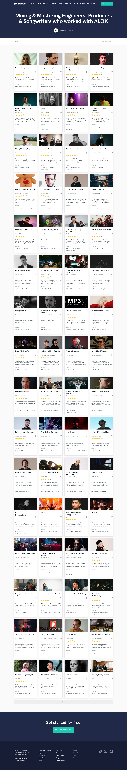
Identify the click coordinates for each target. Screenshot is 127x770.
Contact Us (76, 758)
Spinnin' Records (70, 129)
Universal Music (97, 329)
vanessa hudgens (44, 169)
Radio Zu (104, 329)
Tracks (60, 4)
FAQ (40, 760)
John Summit (47, 450)
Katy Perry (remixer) (99, 653)
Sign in (93, 4)
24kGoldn (24, 653)
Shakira (46, 653)
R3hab (96, 248)
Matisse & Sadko (56, 612)
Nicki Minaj (29, 208)
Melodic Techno (105, 127)
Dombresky (72, 410)
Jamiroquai (75, 693)
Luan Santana (28, 572)
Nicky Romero (44, 531)
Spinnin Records (77, 248)
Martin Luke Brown (53, 127)
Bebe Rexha (28, 167)
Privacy (75, 755)
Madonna (17, 491)
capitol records (18, 86)
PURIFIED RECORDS (70, 250)
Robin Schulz (51, 531)
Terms (75, 750)
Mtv (92, 329)
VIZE (71, 612)
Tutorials (75, 753)
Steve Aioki (97, 450)
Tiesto (92, 450)
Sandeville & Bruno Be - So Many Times (24, 533)
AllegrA (24, 612)
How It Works (51, 4)
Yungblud (17, 248)
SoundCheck (67, 4)
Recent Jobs (41, 4)
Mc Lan (51, 572)
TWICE (71, 491)
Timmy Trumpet (53, 208)
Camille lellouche (77, 329)
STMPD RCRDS (18, 372)
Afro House (100, 86)
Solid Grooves (69, 127)
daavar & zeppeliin (23, 289)
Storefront (59, 750)
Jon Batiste (46, 572)
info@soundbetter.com (21, 758)
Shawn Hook (51, 167)
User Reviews (43, 758)
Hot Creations (76, 127)
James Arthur (69, 693)
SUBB (92, 370)
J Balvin (24, 208)
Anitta (92, 572)
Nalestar (101, 167)
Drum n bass (94, 127)
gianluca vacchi (94, 289)
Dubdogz (51, 86)
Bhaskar (93, 167)
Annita (45, 329)
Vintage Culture (44, 86)
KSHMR (42, 410)
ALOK (31, 86)
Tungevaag (49, 612)
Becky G (103, 572)
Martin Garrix (94, 531)
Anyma (99, 127)
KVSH (54, 86)
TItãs (16, 572)
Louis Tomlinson (95, 612)
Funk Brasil (97, 572)
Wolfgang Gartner (103, 289)
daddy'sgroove (54, 410)
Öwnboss (68, 86)
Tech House (94, 86)
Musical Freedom (26, 370)
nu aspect (101, 410)
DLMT (71, 289)
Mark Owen (81, 693)
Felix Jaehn (43, 208)
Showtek (76, 531)
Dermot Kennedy (103, 612)
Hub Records (78, 86)
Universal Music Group (71, 412)
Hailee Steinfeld (44, 167)
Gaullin (74, 612)
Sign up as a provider (45, 750)
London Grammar (78, 491)
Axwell (92, 653)
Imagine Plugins (84, 4)
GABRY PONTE (102, 248)
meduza (72, 653)
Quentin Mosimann (45, 129)
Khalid (16, 167)
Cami (106, 653)
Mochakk (29, 127)
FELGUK (97, 370)
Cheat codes (27, 693)
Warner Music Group (106, 208)
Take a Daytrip (104, 693)
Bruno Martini (18, 329)
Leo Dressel (30, 289)
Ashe (102, 450)
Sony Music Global (77, 289)
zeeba (27, 329)
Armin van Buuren (48, 491)
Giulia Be (104, 491)
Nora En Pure (69, 248)
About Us (42, 755)
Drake (42, 329)
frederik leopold (44, 127)
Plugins (76, 4)
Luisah (67, 370)
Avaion (42, 289)
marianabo (47, 410)
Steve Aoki (78, 208)
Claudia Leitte (21, 572)
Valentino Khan (95, 291)
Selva (71, 370)
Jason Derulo (18, 208)
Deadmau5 (93, 693)
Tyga (49, 329)
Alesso (82, 329)
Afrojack (53, 450)
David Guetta (26, 86)
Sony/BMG (97, 208)
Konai (74, 370)
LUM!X (16, 693)
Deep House (106, 86)
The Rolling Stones (48, 248)
